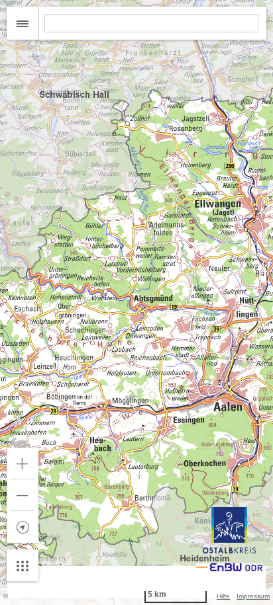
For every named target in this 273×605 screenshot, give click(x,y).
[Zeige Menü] (22, 565)
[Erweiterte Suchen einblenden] (23, 23)
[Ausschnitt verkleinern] (22, 495)
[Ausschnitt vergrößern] (22, 463)
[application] (136, 302)
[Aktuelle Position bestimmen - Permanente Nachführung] (22, 527)
